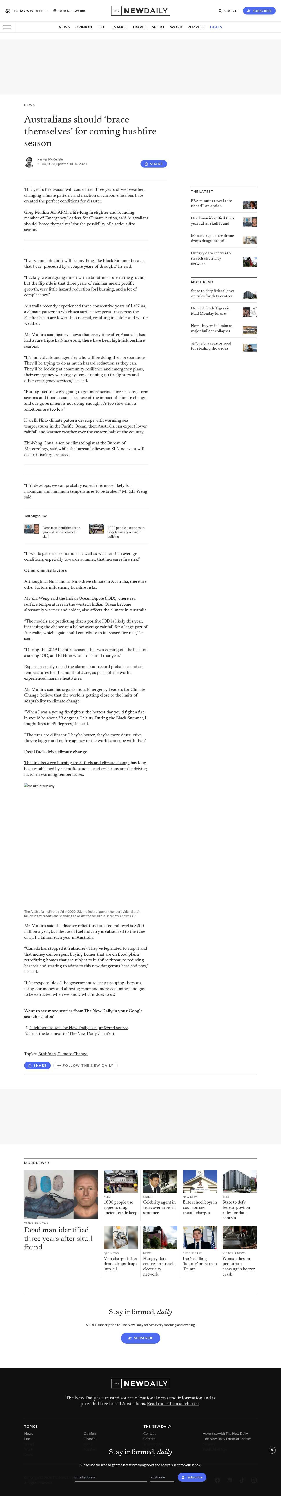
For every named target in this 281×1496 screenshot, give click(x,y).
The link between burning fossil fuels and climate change (77, 763)
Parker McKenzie (50, 159)
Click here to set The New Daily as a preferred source (78, 1028)
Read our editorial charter (173, 1404)
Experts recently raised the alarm (54, 667)
